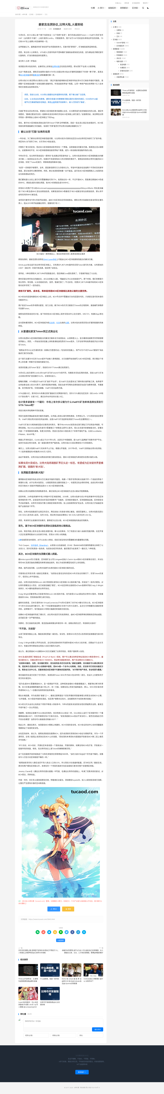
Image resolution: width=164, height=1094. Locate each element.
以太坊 (52, 323)
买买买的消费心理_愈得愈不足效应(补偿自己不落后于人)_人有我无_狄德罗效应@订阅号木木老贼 (38, 951)
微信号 (145, 3)
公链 (53, 102)
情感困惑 (119, 52)
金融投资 (112, 8)
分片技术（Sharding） (39, 545)
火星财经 (60, 940)
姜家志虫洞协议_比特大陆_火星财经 (61, 24)
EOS (58, 323)
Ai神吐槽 (23, 8)
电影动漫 (119, 61)
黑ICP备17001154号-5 (93, 1087)
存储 (118, 33)
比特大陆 (55, 66)
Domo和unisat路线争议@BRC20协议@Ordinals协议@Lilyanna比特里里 (71, 981)
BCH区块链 (24, 75)
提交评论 (97, 1029)
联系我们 (82, 1072)
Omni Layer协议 (50, 259)
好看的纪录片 (124, 71)
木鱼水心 (118, 3)
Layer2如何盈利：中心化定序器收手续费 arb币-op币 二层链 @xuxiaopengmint (28, 1004)
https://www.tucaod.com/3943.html (42, 919)
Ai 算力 (101, 8)
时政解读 (119, 55)
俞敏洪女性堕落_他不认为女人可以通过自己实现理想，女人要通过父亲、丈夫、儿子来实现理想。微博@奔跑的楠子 (82, 951)
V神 (19, 540)
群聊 (68, 909)
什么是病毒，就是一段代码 (49, 979)
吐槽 (93, 8)
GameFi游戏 (120, 42)
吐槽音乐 (123, 67)
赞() (54, 909)
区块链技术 (39, 14)
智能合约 (36, 75)
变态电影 (123, 64)
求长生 (118, 58)
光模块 (118, 30)
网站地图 (82, 1087)
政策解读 (124, 8)
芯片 (118, 36)
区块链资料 (136, 3)
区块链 (135, 8)
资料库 (126, 3)
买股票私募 (120, 77)
